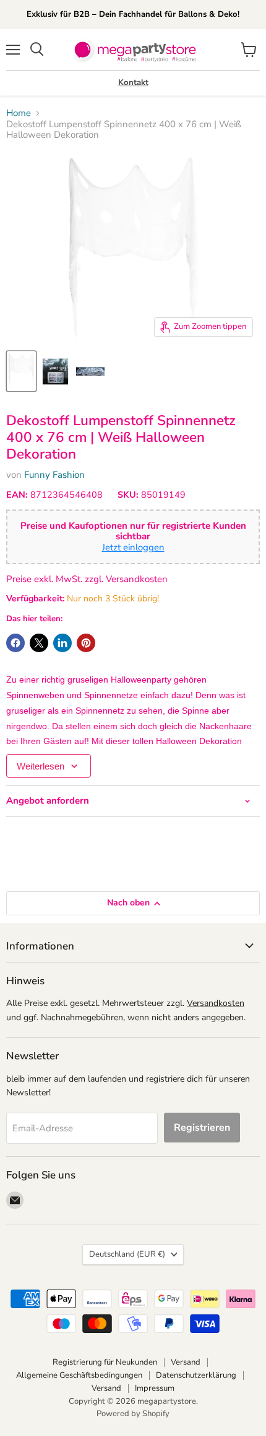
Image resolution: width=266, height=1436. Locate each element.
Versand (185, 1362)
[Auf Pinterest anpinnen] (86, 643)
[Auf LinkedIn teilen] (62, 643)
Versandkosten (215, 1003)
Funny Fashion (54, 475)
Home (18, 113)
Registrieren (202, 1127)
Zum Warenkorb (147, 1406)
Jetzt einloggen (133, 547)
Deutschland (127, 1254)
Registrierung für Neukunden (105, 1362)
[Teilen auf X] (39, 643)
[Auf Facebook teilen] (15, 643)
